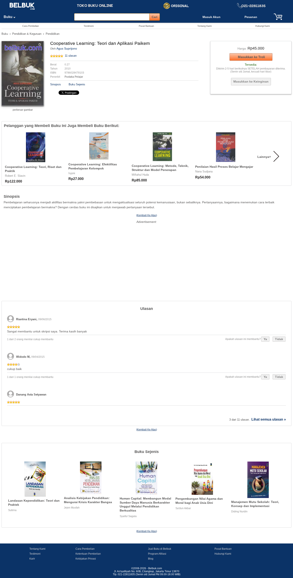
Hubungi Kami (262, 26)
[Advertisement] (146, 255)
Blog (150, 558)
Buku (8, 17)
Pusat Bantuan (146, 26)
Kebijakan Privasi (86, 558)
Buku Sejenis (77, 84)
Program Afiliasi (157, 553)
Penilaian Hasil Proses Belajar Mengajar (224, 166)
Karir (32, 558)
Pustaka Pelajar (74, 76)
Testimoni (89, 26)
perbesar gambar (23, 109)
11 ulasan (71, 55)
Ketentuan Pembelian (88, 553)
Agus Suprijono (66, 48)
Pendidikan (52, 33)
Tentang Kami (204, 26)
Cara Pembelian (30, 26)
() (146, 215)
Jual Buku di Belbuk (159, 548)
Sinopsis (55, 84)
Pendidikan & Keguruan (26, 33)
